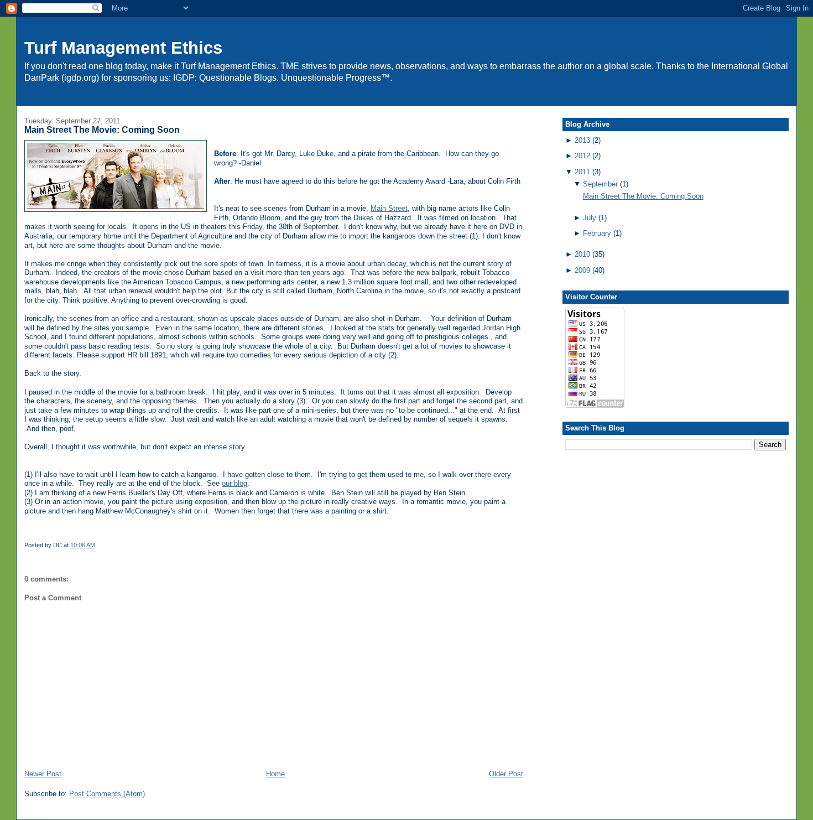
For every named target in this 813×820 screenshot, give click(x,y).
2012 (582, 156)
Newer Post (42, 774)
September (600, 184)
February (597, 233)
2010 (582, 254)
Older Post (506, 774)
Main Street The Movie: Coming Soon (102, 129)
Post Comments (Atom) (107, 794)
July (589, 218)
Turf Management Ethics (123, 48)
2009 (582, 270)
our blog (234, 483)
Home (275, 774)
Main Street (389, 208)
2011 (582, 172)
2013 (582, 140)
